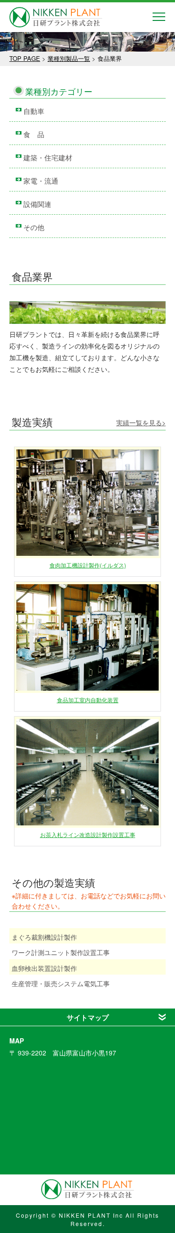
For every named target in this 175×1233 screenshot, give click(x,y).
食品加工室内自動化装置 (88, 700)
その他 (33, 227)
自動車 (33, 111)
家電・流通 (40, 180)
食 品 (33, 134)
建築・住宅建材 (47, 157)
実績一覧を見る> (141, 422)
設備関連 (37, 204)
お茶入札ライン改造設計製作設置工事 (87, 834)
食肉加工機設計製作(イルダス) (87, 565)
